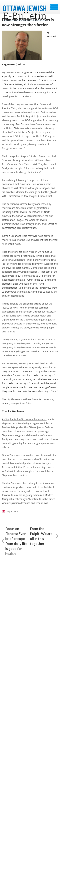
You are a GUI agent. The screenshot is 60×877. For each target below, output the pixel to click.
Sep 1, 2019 (12, 511)
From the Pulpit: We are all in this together (41, 536)
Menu (54, 7)
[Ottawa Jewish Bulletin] (25, 8)
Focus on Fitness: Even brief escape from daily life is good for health (16, 541)
